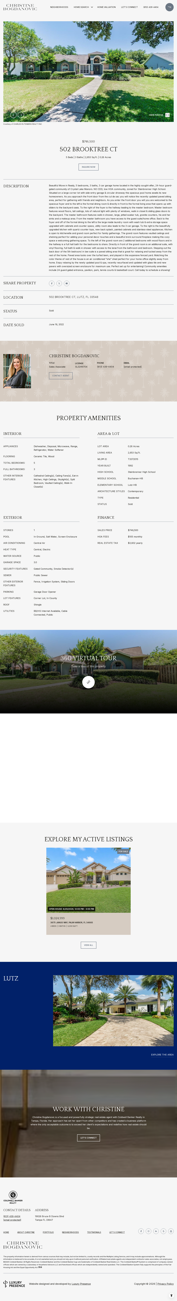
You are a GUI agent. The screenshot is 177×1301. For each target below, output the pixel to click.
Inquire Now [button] (88, 167)
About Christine (26, 1232)
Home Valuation (106, 7)
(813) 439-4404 (150, 7)
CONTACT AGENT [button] (60, 375)
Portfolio (48, 1232)
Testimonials (94, 1232)
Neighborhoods (59, 7)
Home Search (81, 7)
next (21, 115)
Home (6, 1232)
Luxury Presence (81, 1283)
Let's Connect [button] (88, 1138)
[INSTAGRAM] (148, 1231)
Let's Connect (117, 1232)
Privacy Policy (165, 1283)
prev (13, 115)
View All (88, 945)
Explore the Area (162, 1054)
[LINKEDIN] (156, 1231)
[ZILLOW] (171, 1231)
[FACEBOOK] (141, 1231)
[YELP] (163, 1231)
